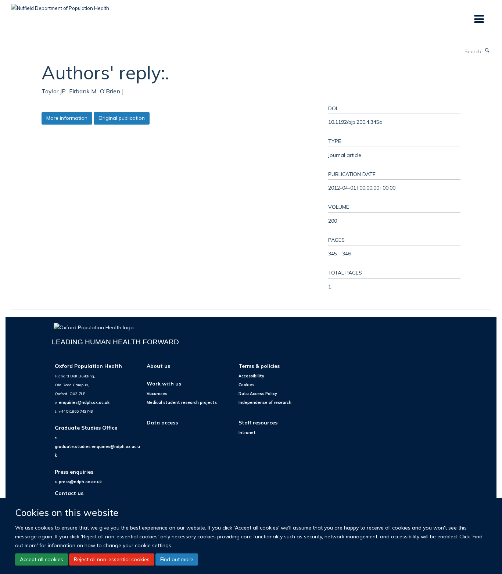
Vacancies (157, 393)
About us (158, 366)
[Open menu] (478, 19)
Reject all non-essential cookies (112, 559)
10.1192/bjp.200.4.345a (355, 122)
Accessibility (251, 376)
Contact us (69, 493)
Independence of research (265, 402)
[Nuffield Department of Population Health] (60, 5)
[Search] (487, 51)
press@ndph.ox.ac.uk (80, 481)
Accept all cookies (41, 559)
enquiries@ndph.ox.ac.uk (84, 402)
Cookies (246, 384)
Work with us (164, 383)
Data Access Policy (258, 393)
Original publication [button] (121, 118)
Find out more (176, 559)
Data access (162, 422)
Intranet (247, 432)
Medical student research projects (182, 402)
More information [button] (66, 118)
